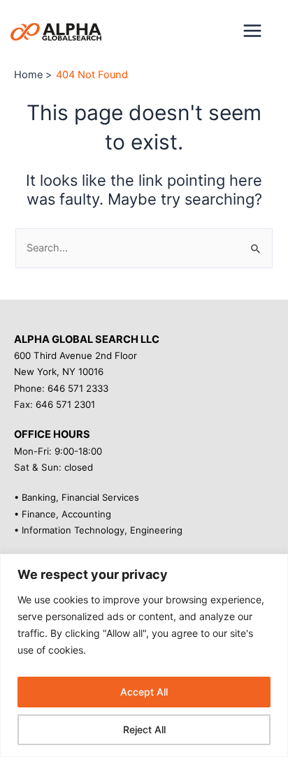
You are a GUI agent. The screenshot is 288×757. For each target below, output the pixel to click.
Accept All (144, 692)
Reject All (144, 729)
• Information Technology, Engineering (98, 530)
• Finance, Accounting (62, 514)
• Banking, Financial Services (76, 497)
